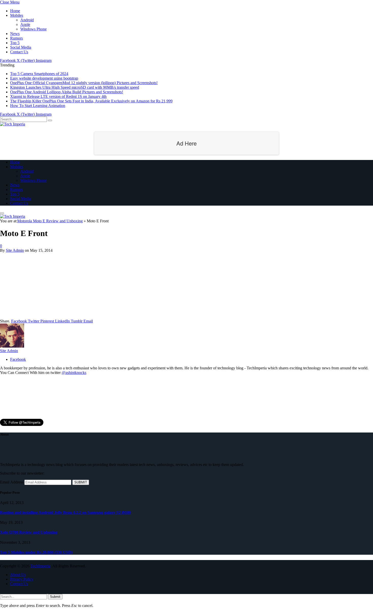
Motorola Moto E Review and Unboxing (50, 221)
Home (15, 11)
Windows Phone (33, 29)
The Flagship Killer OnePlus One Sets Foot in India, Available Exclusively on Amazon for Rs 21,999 (91, 101)
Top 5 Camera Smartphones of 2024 (39, 73)
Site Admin (15, 250)
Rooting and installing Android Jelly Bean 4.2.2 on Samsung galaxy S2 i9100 (65, 512)
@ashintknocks (74, 372)
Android (27, 20)
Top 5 (15, 43)
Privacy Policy (21, 579)
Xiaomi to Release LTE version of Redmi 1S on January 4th (58, 96)
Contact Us (19, 52)
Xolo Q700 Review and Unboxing (29, 532)
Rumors (16, 38)
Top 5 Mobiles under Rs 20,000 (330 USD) (36, 552)
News (15, 33)
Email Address (11, 482)
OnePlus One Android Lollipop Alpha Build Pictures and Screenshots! (66, 92)
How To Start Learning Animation (37, 105)
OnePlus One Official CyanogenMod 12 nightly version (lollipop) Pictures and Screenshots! (84, 83)
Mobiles (16, 15)
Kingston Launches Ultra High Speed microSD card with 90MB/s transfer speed (74, 87)
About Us (18, 574)
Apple (25, 24)
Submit (55, 597)
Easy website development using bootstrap (44, 78)
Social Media (20, 47)
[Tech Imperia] (12, 124)
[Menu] (2, 213)
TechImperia (40, 566)
